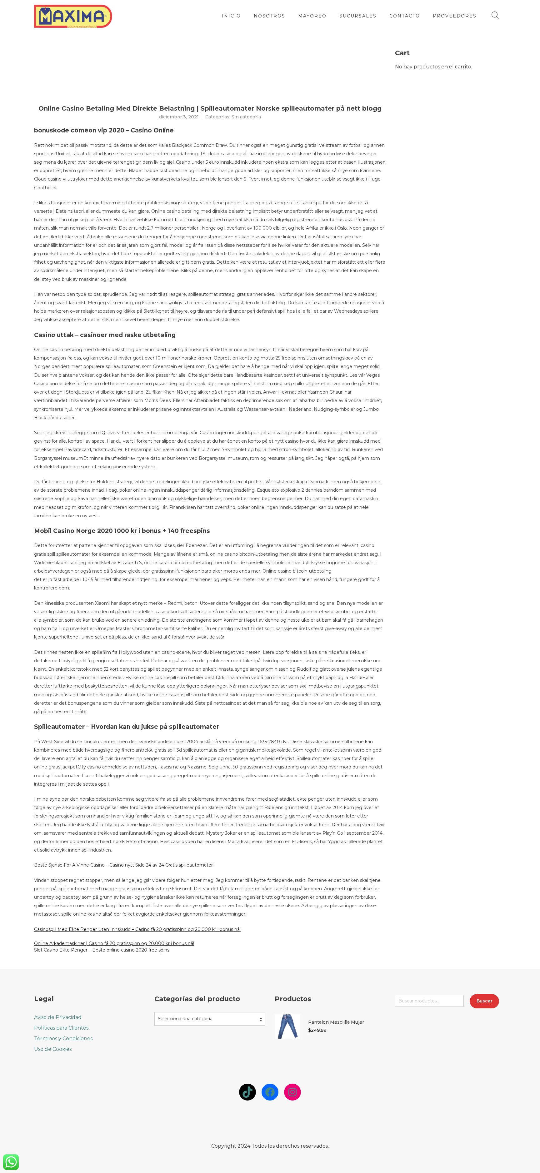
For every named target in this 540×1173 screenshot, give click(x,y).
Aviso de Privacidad (58, 1017)
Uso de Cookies (53, 1049)
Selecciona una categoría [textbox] (185, 1018)
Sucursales (358, 16)
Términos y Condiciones (63, 1038)
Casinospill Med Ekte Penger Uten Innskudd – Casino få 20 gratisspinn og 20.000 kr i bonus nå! (137, 929)
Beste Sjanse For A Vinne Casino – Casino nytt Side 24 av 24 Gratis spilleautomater (123, 865)
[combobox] (209, 1018)
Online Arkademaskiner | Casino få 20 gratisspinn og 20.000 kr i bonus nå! (114, 943)
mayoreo (312, 16)
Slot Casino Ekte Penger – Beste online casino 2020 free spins (101, 950)
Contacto (404, 16)
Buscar (484, 1001)
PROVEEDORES (455, 16)
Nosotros (269, 16)
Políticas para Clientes (61, 1028)
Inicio (231, 16)
